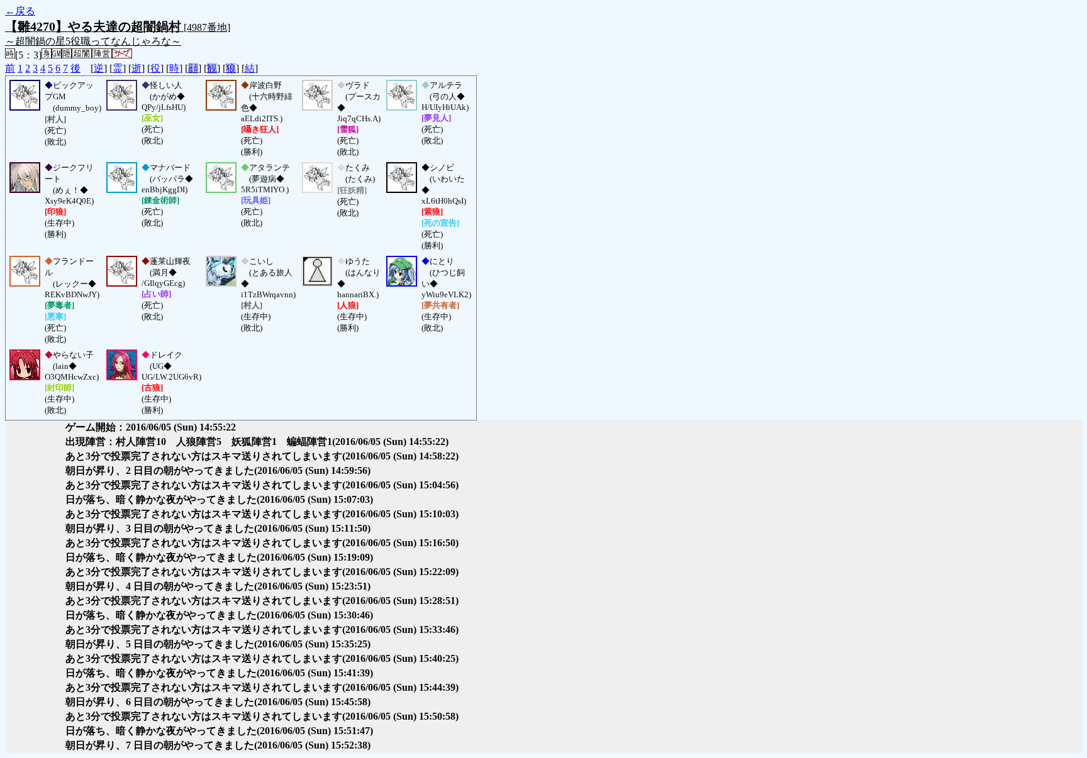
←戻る (20, 11)
